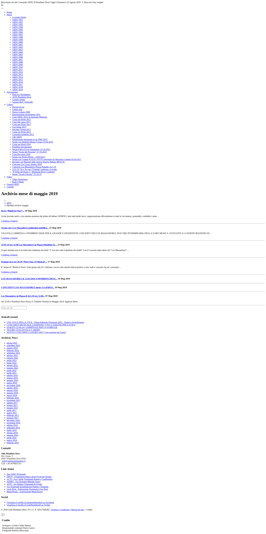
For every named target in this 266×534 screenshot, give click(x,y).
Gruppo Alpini (18, 99)
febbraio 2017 (13, 415)
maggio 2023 (12, 358)
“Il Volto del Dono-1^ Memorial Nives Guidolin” (33, 172)
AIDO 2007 (17, 59)
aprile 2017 (11, 410)
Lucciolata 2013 (19, 127)
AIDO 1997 (17, 35)
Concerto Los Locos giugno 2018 (27, 164)
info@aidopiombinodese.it (13, 461)
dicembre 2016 (13, 420)
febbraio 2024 (13, 350)
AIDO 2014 (17, 77)
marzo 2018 (12, 395)
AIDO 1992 (17, 22)
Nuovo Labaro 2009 (21, 112)
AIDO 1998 (17, 37)
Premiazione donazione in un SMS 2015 (30, 139)
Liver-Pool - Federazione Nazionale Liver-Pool (27, 489)
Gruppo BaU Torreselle (22, 102)
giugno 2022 (12, 365)
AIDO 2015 (17, 79)
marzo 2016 (12, 440)
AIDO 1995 (17, 30)
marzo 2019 (12, 383)
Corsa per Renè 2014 (21, 132)
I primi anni (17, 109)
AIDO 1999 (17, 40)
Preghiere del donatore (22, 147)
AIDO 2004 (17, 52)
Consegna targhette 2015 (23, 134)
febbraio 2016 (13, 443)
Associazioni (12, 92)
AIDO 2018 (17, 87)
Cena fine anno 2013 (21, 122)
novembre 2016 (13, 423)
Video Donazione (20, 179)
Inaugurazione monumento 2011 (26, 114)
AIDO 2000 (17, 42)
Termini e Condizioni (60, 510)
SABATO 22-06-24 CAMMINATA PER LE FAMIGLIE (32, 327)
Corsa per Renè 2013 (21, 124)
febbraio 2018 (13, 398)
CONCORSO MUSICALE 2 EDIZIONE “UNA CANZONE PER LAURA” (41, 325)
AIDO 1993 (17, 25)
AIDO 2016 (17, 82)
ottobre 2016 (12, 425)
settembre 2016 (13, 428)
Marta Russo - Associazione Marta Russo (25, 491)
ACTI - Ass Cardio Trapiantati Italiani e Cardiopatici (30, 479)
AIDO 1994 (17, 27)
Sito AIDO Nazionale (16, 474)
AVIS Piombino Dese (21, 97)
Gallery (10, 104)
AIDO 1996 (17, 32)
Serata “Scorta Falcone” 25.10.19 (26, 174)
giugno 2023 (12, 355)
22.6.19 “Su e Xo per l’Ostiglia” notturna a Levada (34, 169)
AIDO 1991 (17, 20)
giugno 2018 (12, 390)
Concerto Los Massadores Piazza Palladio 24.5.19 (34, 167)
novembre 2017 (13, 400)
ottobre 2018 (12, 388)
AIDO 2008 (17, 62)
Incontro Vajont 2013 (21, 129)
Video (9, 177)
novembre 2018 (13, 385)
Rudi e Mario (18, 182)
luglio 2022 (12, 363)
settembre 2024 (13, 345)
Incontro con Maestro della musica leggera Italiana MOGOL (38, 162)
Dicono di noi (18, 107)
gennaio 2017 (13, 418)
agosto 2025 (12, 343)
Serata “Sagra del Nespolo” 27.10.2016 (29, 152)
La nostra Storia (19, 17)
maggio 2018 (12, 393)
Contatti (10, 187)
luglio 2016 (12, 430)
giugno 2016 (12, 433)
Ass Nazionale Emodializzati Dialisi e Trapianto (27, 487)
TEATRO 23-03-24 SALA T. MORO (23, 330)
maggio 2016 (12, 435)
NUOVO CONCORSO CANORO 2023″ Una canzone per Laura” (36, 332)
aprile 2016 (11, 438)
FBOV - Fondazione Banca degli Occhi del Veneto (29, 477)
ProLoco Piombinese (21, 94)
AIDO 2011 (17, 69)
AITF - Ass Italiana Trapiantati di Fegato (24, 484)
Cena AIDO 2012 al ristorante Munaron (29, 117)
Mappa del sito (77, 510)
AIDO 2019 (17, 89)
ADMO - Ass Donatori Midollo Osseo (23, 482)
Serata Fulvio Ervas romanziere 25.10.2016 (31, 149)
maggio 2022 (12, 368)
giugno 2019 (12, 378)
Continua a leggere (9, 221)
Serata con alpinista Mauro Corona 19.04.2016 (32, 142)
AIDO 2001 (17, 45)
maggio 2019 (12, 380)
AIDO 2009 (17, 64)
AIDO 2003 (17, 49)
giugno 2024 (12, 348)
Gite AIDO (17, 137)
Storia (9, 15)
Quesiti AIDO (13, 184)
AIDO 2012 (17, 72)
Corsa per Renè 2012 (21, 119)
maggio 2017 (12, 408)
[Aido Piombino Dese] (2, 5)
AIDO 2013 (17, 74)
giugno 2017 (12, 405)
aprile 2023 (11, 360)
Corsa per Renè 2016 (21, 144)
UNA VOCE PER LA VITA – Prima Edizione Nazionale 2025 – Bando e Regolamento (45, 322)
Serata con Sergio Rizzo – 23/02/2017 (28, 157)
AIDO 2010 (17, 67)
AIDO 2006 (17, 57)
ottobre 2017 (12, 403)
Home (9, 12)
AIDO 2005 (17, 54)
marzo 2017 (12, 413)
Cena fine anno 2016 (21, 154)
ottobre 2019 (12, 375)
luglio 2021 (12, 373)
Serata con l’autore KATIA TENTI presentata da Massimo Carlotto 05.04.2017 (46, 159)
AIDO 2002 (17, 47)
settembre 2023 (13, 353)
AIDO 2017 (17, 84)
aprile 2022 (11, 370)
